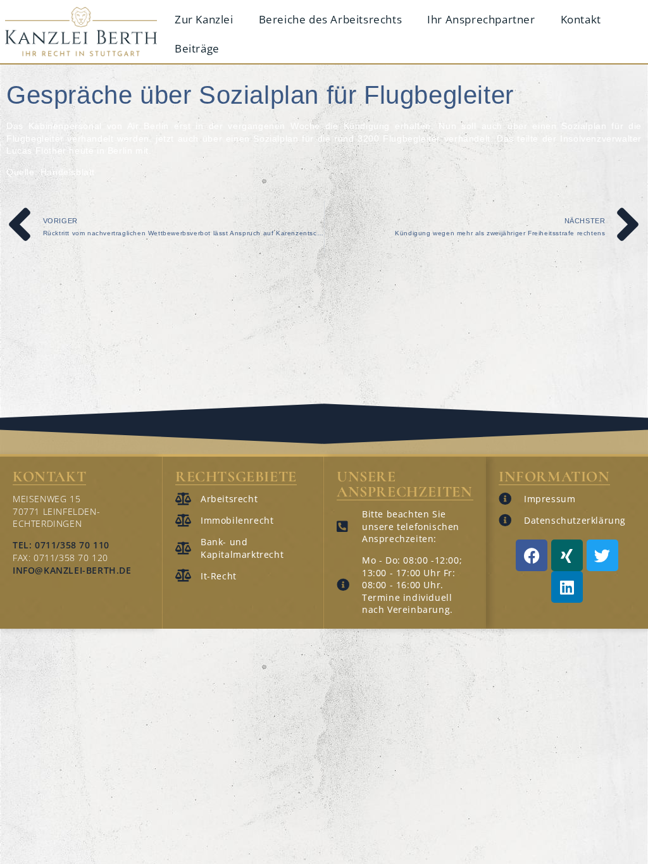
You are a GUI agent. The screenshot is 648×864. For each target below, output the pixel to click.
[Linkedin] (567, 587)
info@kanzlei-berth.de (72, 570)
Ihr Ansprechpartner (481, 19)
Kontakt (581, 19)
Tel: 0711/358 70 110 (61, 545)
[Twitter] (602, 555)
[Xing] (567, 555)
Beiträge (197, 48)
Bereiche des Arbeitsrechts (330, 19)
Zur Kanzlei (204, 19)
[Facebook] (531, 555)
